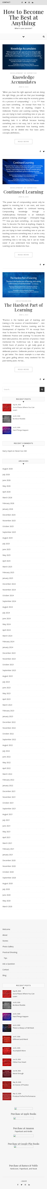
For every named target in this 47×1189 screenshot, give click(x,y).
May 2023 (7, 693)
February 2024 (8, 641)
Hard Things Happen (20, 430)
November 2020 (9, 866)
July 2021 (6, 820)
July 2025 (6, 543)
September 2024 (9, 601)
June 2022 (7, 757)
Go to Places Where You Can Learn (23, 408)
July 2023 (6, 682)
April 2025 (7, 561)
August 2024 (8, 607)
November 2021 (9, 797)
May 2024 (7, 624)
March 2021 (7, 843)
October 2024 (8, 595)
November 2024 (9, 589)
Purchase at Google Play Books (23, 1143)
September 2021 (9, 808)
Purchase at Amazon (23, 1128)
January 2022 (8, 785)
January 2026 (8, 509)
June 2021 (7, 826)
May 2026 (7, 486)
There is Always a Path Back (23, 1028)
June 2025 (7, 549)
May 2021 (7, 831)
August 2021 (8, 814)
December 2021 (9, 791)
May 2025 (7, 555)
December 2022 (9, 722)
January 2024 (8, 647)
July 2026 (6, 474)
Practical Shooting (10, 952)
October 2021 (8, 803)
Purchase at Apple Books (23, 1113)
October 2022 (8, 733)
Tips (5, 958)
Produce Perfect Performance (24, 1096)
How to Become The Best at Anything (23, 17)
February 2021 (8, 849)
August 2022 (8, 745)
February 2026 (8, 503)
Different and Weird (20, 1039)
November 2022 (9, 728)
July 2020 (6, 889)
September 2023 (9, 670)
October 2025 (8, 526)
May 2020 (7, 901)
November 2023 (9, 659)
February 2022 (8, 780)
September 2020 (9, 877)
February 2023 (8, 710)
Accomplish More (19, 1051)
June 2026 (7, 480)
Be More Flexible (19, 419)
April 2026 (7, 492)
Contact (6, 2)
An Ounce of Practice (21, 1085)
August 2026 (8, 469)
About (5, 935)
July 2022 (6, 751)
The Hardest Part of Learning (23, 307)
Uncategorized (23, 301)
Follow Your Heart (19, 1062)
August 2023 (8, 676)
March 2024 (7, 636)
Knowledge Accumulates (23, 79)
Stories (5, 941)
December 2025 (9, 515)
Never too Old (21, 451)
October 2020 (8, 872)
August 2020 (8, 883)
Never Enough (18, 1073)
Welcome (6, 929)
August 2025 (8, 538)
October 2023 (8, 664)
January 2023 (8, 716)
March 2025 (7, 566)
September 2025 (9, 532)
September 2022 (9, 739)
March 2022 (7, 774)
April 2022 (7, 768)
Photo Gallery (8, 946)
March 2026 (7, 497)
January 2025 (8, 578)
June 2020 (7, 895)
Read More (23, 141)
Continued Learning (23, 191)
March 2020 (7, 906)
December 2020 (9, 860)
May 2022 (7, 762)
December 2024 (9, 584)
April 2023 (7, 699)
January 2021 (8, 854)
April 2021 (7, 837)
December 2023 (9, 653)
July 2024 (6, 613)
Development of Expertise (23, 73)
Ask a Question (9, 964)
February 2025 (8, 572)
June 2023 (7, 687)
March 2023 (7, 705)
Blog (4, 975)
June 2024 (7, 618)
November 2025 (9, 520)
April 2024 (7, 630)
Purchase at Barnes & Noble (23, 1165)
